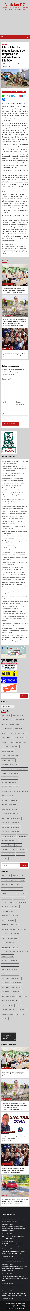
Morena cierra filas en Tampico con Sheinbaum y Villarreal (12, 522)
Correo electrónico (20, 404)
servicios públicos (6, 251)
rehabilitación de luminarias (16, 250)
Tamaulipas (20, 854)
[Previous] (11, 92)
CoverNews (10, 1308)
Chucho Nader (6, 737)
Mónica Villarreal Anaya (10, 813)
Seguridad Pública (19, 849)
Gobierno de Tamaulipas (10, 787)
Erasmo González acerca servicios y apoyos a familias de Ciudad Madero (15, 462)
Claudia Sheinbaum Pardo (10, 746)
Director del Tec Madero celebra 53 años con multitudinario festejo (15, 563)
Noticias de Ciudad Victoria (11, 831)
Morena (14, 809)
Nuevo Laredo (22, 836)
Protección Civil (7, 845)
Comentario (6, 379)
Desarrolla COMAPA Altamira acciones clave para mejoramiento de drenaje (13, 583)
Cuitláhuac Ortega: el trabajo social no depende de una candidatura (13, 607)
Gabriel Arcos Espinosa (9, 778)
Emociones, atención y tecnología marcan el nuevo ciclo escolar (14, 542)
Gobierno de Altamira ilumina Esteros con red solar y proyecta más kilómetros (15, 602)
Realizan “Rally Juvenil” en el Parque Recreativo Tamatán (12, 537)
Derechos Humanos (8, 760)
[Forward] (17, 92)
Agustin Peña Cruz (19, 715)
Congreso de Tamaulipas (10, 755)
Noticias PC (15, 4)
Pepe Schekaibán (13, 248)
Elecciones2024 (22, 769)
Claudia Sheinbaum (21, 742)
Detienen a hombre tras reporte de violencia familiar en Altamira (14, 532)
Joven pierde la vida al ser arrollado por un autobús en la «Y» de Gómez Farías (14, 484)
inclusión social (7, 796)
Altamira (5, 720)
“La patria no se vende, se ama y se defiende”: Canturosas (14, 597)
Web (3, 414)
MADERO (10, 284)
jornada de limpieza (10, 246)
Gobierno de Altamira (9, 782)
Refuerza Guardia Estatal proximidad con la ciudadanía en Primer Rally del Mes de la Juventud (14, 618)
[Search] (27, 37)
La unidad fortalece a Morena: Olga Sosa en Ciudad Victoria (14, 558)
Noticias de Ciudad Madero (11, 827)
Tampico (5, 858)
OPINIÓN (4, 1132)
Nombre (5, 402)
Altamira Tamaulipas (17, 720)
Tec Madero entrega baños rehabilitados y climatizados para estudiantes (14, 641)
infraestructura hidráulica (11, 800)
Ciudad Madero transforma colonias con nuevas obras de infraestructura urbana (13, 578)
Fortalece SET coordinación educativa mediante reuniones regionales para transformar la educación (13, 548)
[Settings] (23, 92)
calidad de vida (17, 244)
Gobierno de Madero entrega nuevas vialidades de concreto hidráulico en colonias (14, 636)
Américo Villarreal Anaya (10, 724)
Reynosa (18, 845)
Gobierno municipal (8, 791)
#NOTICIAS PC (9, 244)
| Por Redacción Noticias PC (17, 292)
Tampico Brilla (15, 251)
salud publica (6, 849)
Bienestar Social (7, 733)
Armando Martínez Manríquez (12, 728)
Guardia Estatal (22, 791)
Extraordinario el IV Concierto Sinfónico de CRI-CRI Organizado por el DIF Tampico (14, 573)
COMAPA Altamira (7, 751)
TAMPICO (10, 315)
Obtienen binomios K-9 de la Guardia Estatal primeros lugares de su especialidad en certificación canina (15, 495)
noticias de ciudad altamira (11, 818)
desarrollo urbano (8, 769)
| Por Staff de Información (16, 1140)
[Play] (5, 92)
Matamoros (6, 809)
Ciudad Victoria (7, 742)
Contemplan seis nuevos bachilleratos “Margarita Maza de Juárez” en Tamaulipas (14, 612)
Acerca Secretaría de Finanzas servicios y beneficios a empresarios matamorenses (13, 489)
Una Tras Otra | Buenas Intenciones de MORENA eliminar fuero (13, 474)
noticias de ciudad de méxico (11, 822)
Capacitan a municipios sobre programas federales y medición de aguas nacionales (13, 553)
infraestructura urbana (10, 804)
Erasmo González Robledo (10, 773)
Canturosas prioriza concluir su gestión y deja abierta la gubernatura (15, 624)
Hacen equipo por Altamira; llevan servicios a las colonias (15, 593)
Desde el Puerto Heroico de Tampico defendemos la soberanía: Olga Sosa (12, 479)
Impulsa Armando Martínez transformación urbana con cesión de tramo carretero (14, 507)
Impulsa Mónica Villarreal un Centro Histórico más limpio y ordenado (12, 568)
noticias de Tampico (8, 836)
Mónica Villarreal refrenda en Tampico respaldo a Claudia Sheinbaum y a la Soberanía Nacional (13, 501)
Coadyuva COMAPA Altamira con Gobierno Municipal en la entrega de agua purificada (14, 512)
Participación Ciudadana (10, 840)
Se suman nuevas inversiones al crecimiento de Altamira (14, 588)
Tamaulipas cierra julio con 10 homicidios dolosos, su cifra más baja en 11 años (13, 517)
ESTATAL (5, 44)
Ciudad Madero (19, 737)
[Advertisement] (15, 24)
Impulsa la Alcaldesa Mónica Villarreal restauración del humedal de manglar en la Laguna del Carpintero (14, 321)
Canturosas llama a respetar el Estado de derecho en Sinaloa (13, 527)
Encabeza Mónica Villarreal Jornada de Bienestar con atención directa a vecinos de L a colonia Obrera (15, 630)
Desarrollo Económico (9, 764)
